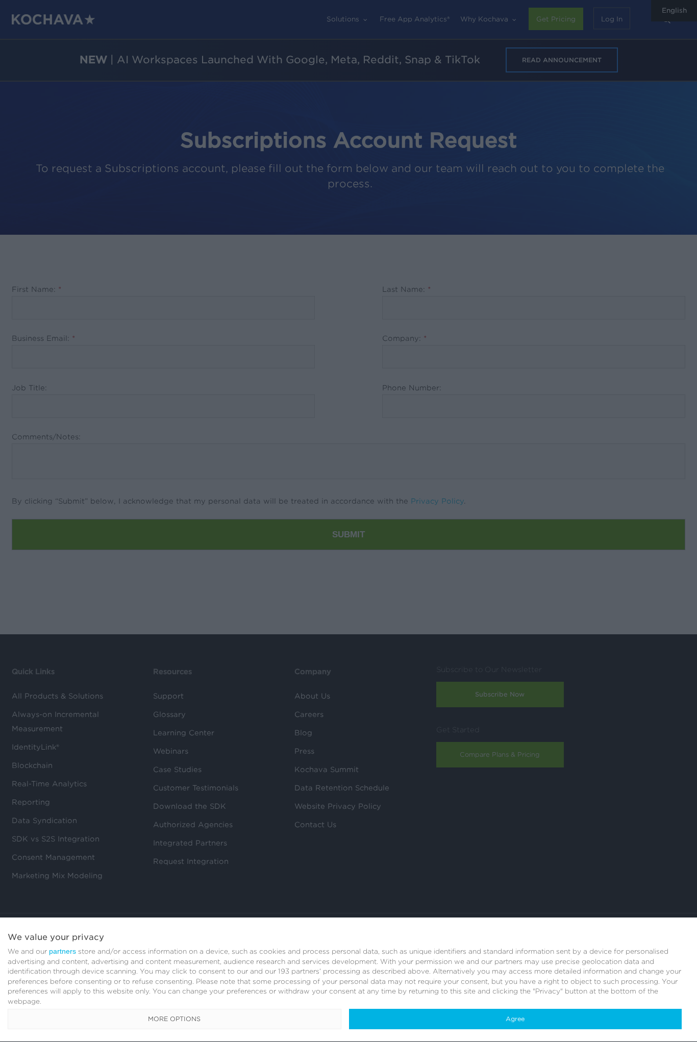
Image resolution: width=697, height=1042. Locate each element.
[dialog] (348, 980)
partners (62, 951)
